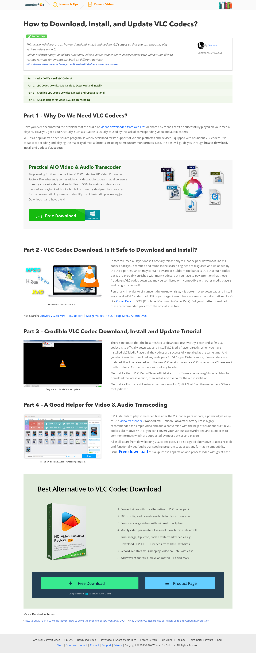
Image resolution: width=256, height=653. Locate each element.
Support (106, 645)
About (83, 645)
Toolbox (180, 639)
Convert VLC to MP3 (52, 316)
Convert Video (52, 639)
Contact (94, 645)
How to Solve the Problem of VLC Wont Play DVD (97, 620)
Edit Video (166, 639)
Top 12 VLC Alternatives (131, 316)
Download (71, 645)
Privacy (118, 645)
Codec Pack (123, 301)
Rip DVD (68, 639)
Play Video (106, 639)
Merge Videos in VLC (99, 316)
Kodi (219, 639)
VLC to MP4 (75, 316)
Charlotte (212, 45)
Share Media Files (125, 639)
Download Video (86, 639)
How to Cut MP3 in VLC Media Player (46, 620)
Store (60, 645)
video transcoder (131, 421)
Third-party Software (201, 639)
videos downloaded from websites (123, 127)
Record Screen (148, 639)
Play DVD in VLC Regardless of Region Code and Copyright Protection (169, 620)
